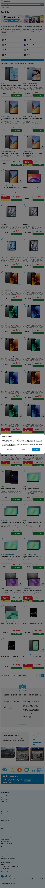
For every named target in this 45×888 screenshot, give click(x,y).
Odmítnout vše (9, 449)
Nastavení (23, 449)
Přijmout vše (36, 449)
